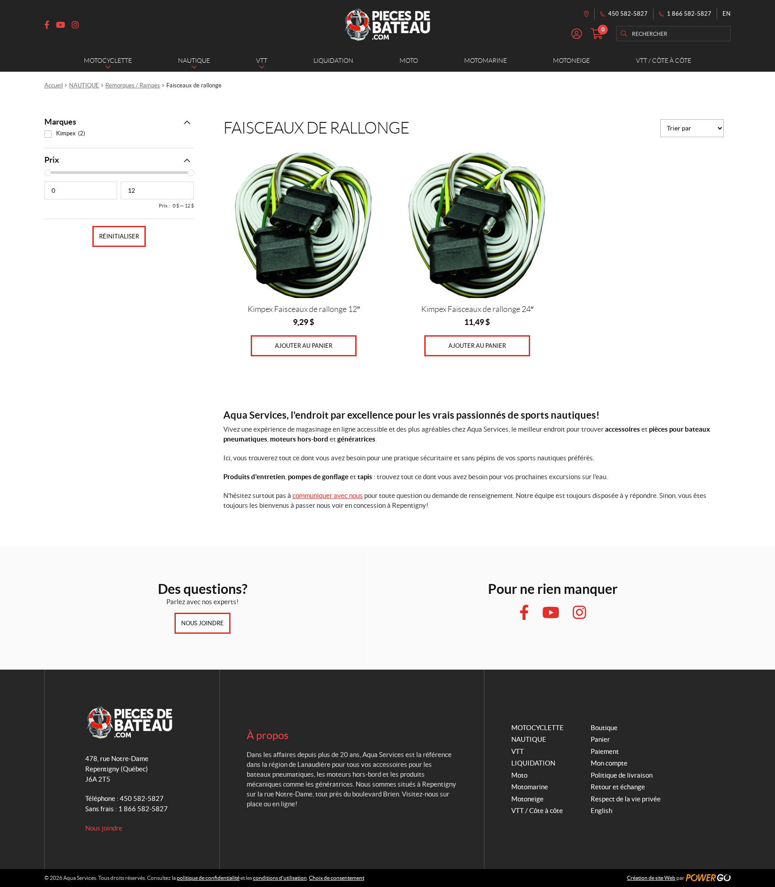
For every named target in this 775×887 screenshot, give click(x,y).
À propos (267, 735)
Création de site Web (651, 878)
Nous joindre (202, 623)
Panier (600, 739)
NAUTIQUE (84, 85)
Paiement (605, 751)
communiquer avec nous (327, 495)
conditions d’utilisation (280, 878)
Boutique (604, 727)
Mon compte (609, 763)
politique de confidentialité (208, 878)
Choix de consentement (336, 878)
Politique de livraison (622, 775)
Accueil (53, 85)
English (601, 810)
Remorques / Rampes (132, 85)
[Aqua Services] (387, 25)
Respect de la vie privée (626, 799)
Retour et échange (618, 787)
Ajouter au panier (303, 345)
